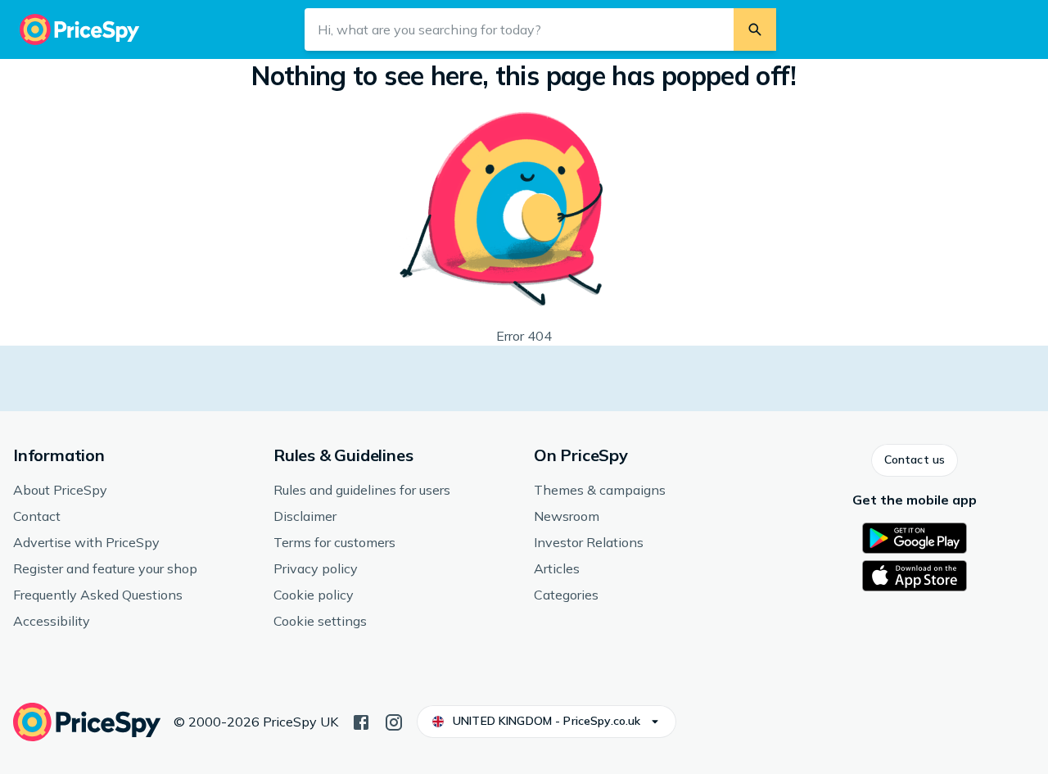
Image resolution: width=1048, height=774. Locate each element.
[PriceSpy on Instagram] (394, 721)
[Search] (755, 29)
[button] (914, 460)
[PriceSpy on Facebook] (361, 721)
